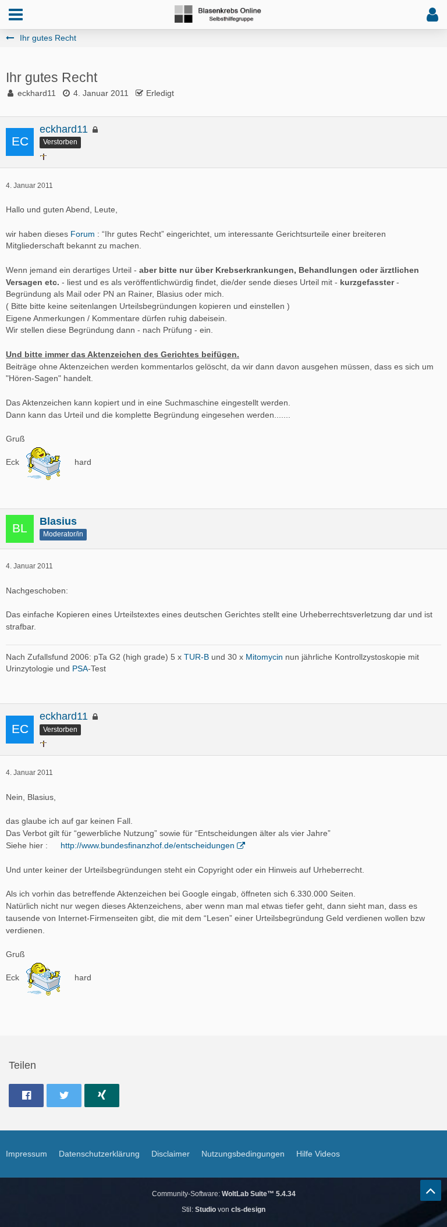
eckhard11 (36, 93)
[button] (16, 14)
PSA (80, 668)
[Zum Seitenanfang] (430, 1190)
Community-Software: (224, 1194)
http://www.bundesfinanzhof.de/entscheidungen (148, 845)
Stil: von (223, 1209)
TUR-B (196, 656)
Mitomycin (264, 656)
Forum (82, 234)
